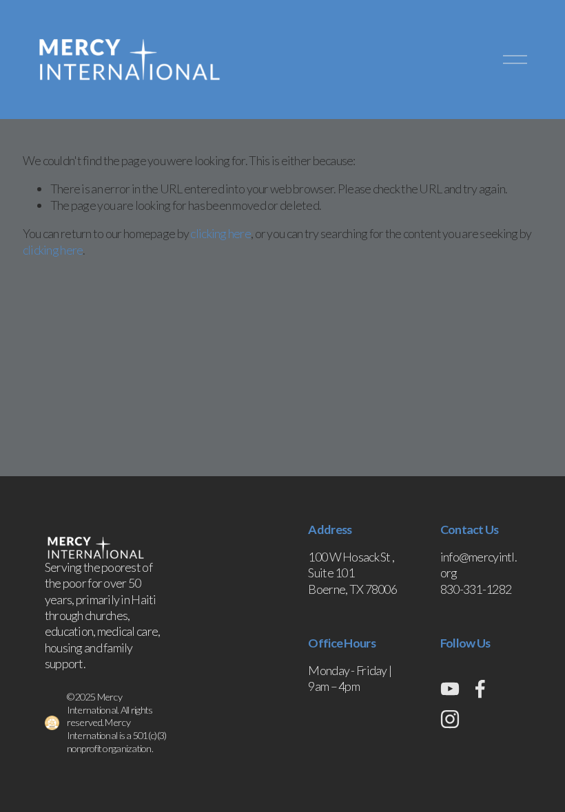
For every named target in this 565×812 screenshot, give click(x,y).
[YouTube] (450, 688)
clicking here (220, 233)
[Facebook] (480, 688)
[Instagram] (450, 719)
